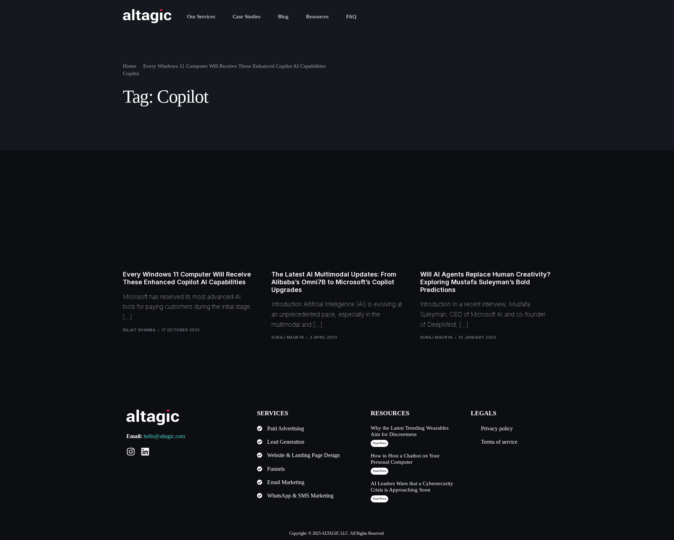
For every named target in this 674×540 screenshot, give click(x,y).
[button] (379, 443)
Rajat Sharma (139, 329)
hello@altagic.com (164, 436)
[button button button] (379, 498)
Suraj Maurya (287, 337)
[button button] (379, 471)
